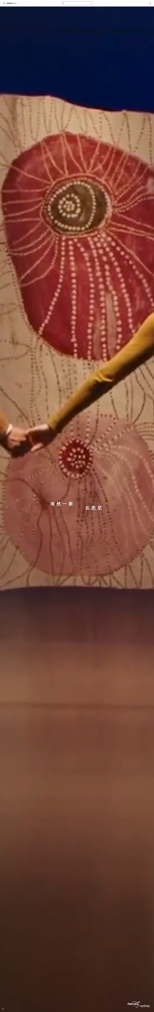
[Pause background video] (3, 1009)
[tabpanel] (77, 506)
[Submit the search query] (63, 3)
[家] (11, 3)
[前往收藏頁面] (150, 3)
